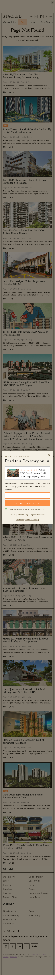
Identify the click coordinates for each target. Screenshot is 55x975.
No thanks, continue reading (27, 519)
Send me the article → (27, 503)
